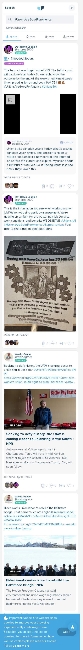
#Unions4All (49, 86)
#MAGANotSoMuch (30, 516)
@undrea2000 (24, 49)
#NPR (18, 520)
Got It (66, 632)
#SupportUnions (53, 224)
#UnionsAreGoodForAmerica (23, 224)
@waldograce (24, 357)
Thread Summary (14, 63)
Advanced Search (16, 28)
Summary (20, 53)
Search (10, 7)
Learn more (21, 646)
